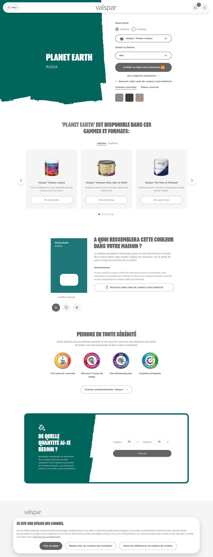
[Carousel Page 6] (113, 214)
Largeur (117, 442)
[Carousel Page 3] (104, 214)
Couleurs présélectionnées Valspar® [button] (104, 389)
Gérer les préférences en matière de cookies (148, 546)
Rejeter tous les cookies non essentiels (90, 546)
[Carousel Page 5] (110, 214)
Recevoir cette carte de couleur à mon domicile (145, 81)
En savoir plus (51, 200)
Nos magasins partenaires (141, 75)
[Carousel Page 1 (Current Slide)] (99, 214)
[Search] (205, 7)
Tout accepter (51, 546)
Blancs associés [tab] (150, 87)
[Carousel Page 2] (102, 214)
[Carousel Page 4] (107, 214)
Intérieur (101, 143)
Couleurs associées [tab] (125, 87)
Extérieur (113, 143)
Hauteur (147, 442)
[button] (12, 7)
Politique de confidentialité (46, 537)
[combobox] (143, 38)
